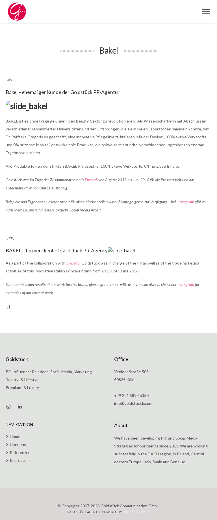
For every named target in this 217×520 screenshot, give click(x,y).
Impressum (20, 460)
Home (15, 436)
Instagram (185, 202)
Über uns (18, 444)
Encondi (91, 180)
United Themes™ (136, 512)
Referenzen (20, 452)
